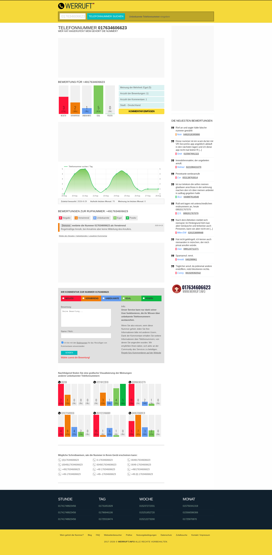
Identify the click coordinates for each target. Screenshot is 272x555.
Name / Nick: (67, 331)
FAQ (98, 535)
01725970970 (190, 519)
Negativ (69, 298)
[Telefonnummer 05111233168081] (109, 436)
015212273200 (147, 519)
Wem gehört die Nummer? (72, 535)
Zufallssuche (181, 535)
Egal (128, 298)
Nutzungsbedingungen (146, 535)
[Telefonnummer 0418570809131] (145, 436)
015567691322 (191, 154)
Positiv (149, 298)
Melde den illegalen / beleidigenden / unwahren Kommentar (83, 236)
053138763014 (190, 177)
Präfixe (129, 535)
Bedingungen (82, 343)
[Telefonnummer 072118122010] (109, 405)
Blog (90, 535)
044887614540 (191, 197)
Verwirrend (91, 298)
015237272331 (147, 506)
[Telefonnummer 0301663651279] (145, 405)
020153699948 (195, 232)
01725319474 (106, 519)
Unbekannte (112, 298)
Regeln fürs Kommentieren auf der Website (141, 353)
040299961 (191, 259)
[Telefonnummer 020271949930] (74, 436)
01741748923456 (67, 506)
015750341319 (190, 506)
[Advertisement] (111, 58)
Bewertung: (66, 307)
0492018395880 (191, 134)
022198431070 (193, 167)
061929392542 (193, 273)
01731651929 (106, 506)
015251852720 (147, 512)
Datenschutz (166, 535)
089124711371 (191, 249)
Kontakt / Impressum (200, 535)
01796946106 (106, 512)
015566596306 (190, 512)
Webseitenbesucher (113, 535)
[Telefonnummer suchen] (73, 14)
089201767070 (190, 213)
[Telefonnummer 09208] (74, 405)
